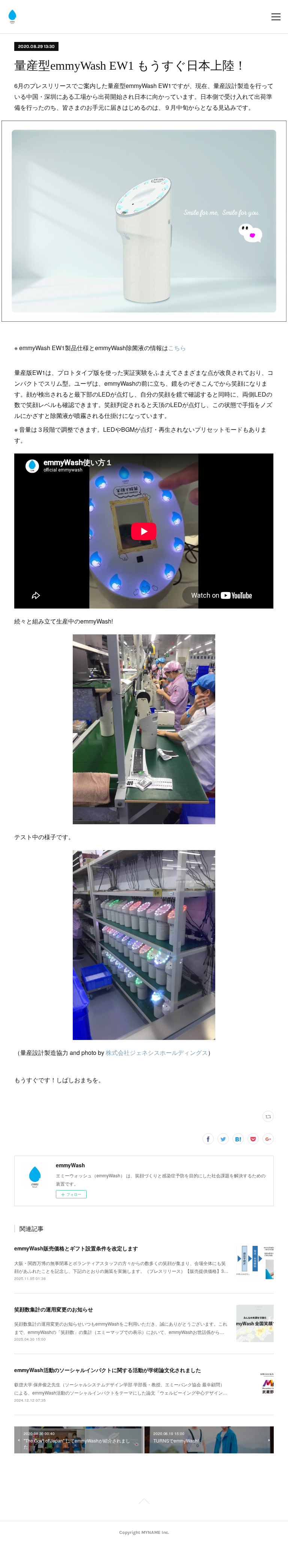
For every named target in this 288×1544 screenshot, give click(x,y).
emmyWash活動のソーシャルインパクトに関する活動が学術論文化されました (107, 1370)
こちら (177, 347)
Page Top (144, 1502)
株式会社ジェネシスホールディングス (157, 1052)
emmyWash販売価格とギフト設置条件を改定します (76, 1248)
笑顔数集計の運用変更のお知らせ (53, 1309)
